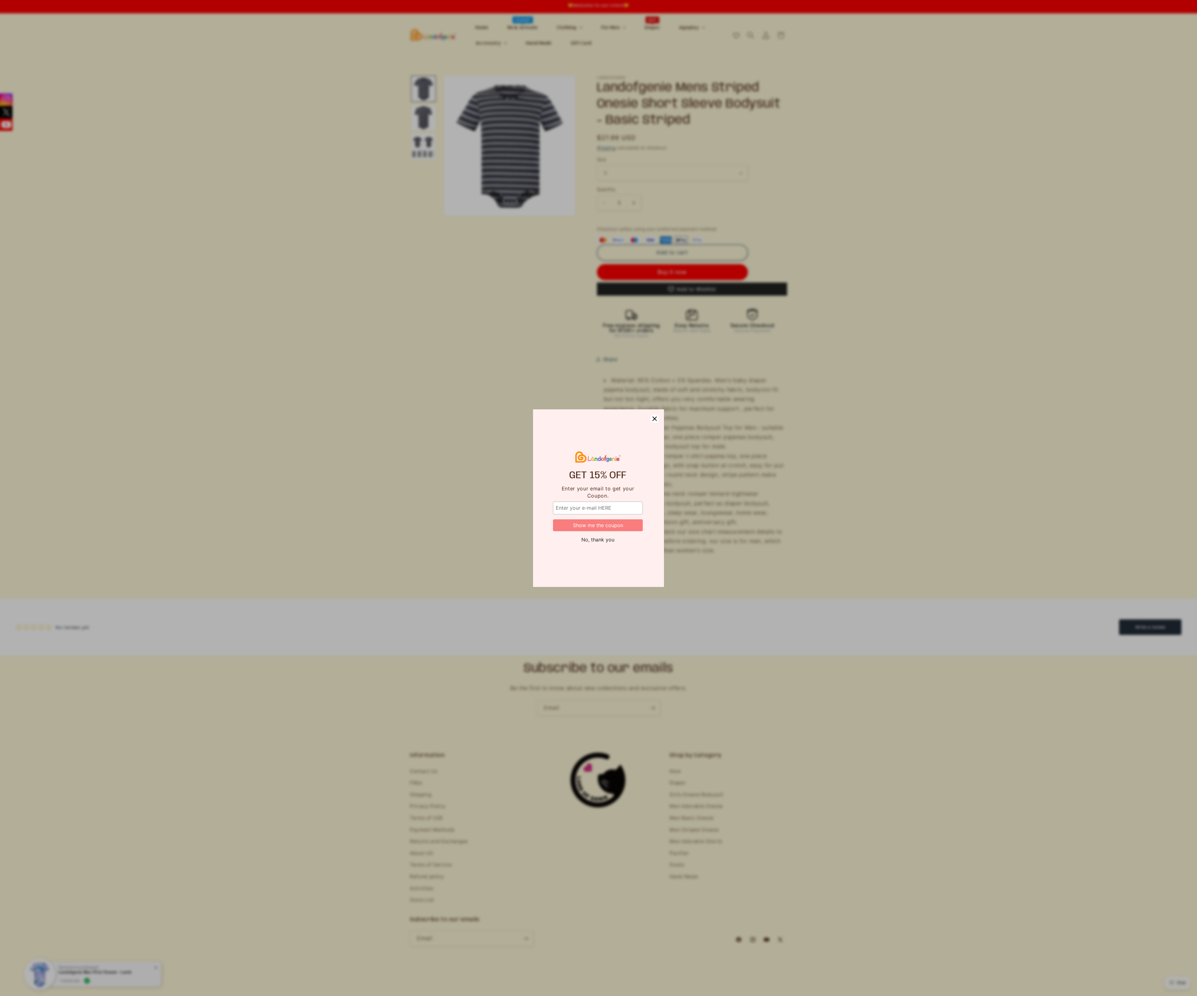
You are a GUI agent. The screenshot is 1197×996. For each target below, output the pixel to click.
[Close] (654, 418)
